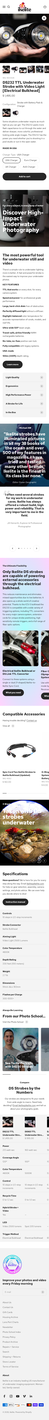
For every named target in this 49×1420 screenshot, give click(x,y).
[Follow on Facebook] (4, 1396)
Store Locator (9, 1361)
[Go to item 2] (14, 70)
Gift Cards (7, 1312)
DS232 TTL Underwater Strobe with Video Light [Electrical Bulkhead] (12, 1133)
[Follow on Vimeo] (24, 1396)
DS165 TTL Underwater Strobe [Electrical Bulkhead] (34, 1133)
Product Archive (10, 1342)
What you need (13, 692)
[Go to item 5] (39, 70)
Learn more (12, 364)
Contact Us (8, 1307)
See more (11, 832)
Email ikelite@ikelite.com (24, 1105)
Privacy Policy (9, 1337)
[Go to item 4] (31, 70)
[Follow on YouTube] (17, 1396)
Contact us (32, 720)
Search (6, 1351)
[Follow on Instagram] (11, 1396)
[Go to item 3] (23, 71)
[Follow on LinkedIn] (31, 1396)
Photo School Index (12, 1332)
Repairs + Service (11, 1347)
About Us (7, 1302)
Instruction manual (15, 902)
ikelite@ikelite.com (35, 883)
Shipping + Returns (12, 1356)
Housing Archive (10, 1317)
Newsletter (8, 1327)
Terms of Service (10, 1366)
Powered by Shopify (23, 1412)
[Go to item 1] (6, 70)
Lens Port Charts (10, 1322)
